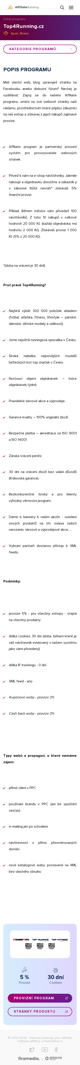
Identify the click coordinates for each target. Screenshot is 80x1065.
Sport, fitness (20, 33)
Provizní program (34, 998)
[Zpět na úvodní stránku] (23, 7)
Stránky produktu (35, 1011)
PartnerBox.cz (53, 1041)
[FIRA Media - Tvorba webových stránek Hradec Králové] (29, 1059)
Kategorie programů (32, 49)
